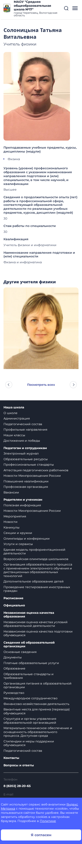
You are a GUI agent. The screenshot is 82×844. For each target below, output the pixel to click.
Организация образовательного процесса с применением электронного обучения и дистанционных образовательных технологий (37, 570)
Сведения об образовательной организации (29, 644)
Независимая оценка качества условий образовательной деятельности (35, 624)
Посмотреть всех (41, 385)
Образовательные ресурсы (25, 459)
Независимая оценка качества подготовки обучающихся (38, 633)
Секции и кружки (17, 533)
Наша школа (13, 407)
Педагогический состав (22, 424)
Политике (48, 821)
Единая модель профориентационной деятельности (34, 551)
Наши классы (14, 435)
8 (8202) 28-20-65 (17, 786)
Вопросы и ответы (18, 765)
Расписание (13, 598)
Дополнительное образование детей (33, 581)
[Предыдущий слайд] (8, 384)
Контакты (11, 758)
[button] (66, 8)
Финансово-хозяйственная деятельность (36, 704)
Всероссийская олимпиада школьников (35, 559)
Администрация (16, 418)
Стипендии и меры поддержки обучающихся (28, 743)
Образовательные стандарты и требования (28, 676)
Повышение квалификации (26, 481)
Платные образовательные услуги (31, 663)
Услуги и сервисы (18, 544)
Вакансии (11, 492)
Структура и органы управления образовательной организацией (29, 721)
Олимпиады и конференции (26, 538)
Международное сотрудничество (30, 698)
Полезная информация (22, 505)
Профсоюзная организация (25, 487)
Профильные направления (25, 429)
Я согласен (41, 835)
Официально (14, 605)
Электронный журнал (21, 453)
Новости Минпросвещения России (32, 476)
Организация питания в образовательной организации (37, 685)
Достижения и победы (21, 441)
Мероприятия (14, 516)
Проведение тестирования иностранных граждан (36, 589)
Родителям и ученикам (22, 500)
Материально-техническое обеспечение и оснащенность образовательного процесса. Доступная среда (37, 732)
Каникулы (11, 527)
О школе (10, 413)
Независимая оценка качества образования (28, 615)
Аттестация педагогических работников (35, 470)
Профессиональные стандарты (28, 464)
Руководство (13, 693)
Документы (12, 657)
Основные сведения (20, 652)
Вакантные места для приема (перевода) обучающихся (36, 711)
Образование (14, 668)
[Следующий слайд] (73, 384)
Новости (10, 522)
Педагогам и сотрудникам (25, 448)
